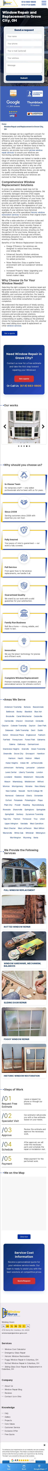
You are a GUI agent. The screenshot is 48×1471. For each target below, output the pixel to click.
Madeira (17, 777)
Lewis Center (11, 772)
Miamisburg (17, 781)
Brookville (10, 716)
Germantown (33, 744)
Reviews (8, 1393)
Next (42, 426)
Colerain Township (19, 725)
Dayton (32, 725)
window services (14, 326)
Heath (20, 758)
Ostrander (38, 795)
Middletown (30, 781)
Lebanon (41, 767)
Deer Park (42, 725)
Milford (40, 781)
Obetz (29, 795)
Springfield (9, 814)
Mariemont (28, 777)
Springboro (29, 809)
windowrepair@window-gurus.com (14, 1333)
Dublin (40, 730)
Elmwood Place (17, 735)
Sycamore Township (34, 814)
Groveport (30, 753)
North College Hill (34, 791)
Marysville (39, 777)
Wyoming (27, 837)
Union (42, 819)
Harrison (11, 758)
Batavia (27, 707)
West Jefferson (24, 828)
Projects (8, 1420)
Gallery (7, 1417)
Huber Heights (12, 763)
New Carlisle (11, 791)
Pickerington (30, 800)
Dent (33, 730)
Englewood (31, 735)
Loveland (8, 777)
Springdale (40, 809)
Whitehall (29, 833)
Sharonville (17, 809)
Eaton (5, 735)
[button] (44, 1445)
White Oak (18, 833)
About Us (9, 1386)
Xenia (35, 837)
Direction (24, 1237)
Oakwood (20, 795)
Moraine (28, 786)
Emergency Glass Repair (15, 1353)
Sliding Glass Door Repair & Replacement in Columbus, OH (22, 1368)
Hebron (28, 758)
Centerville (9, 721)
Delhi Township (22, 730)
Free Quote (9, 1434)
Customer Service (12, 1427)
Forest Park (30, 739)
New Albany (40, 786)
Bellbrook (10, 711)
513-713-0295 (29, 5)
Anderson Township (13, 707)
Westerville (7, 833)
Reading (26, 805)
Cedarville (38, 716)
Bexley (19, 711)
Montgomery (17, 786)
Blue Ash (38, 711)
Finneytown (17, 739)
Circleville (39, 721)
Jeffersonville (37, 763)
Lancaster (30, 767)
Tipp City (7, 819)
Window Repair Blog (13, 1389)
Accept (24, 1463)
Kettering (20, 767)
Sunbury (19, 814)
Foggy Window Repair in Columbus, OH (21, 1360)
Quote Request (24, 1281)
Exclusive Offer (11, 1431)
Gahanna (41, 739)
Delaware (9, 730)
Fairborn (41, 735)
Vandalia (24, 823)
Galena (12, 744)
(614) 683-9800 (30, 385)
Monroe (6, 786)
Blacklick (28, 711)
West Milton (39, 828)
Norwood (9, 795)
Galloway (21, 744)
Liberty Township (26, 772)
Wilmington (40, 833)
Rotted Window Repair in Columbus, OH (22, 1363)
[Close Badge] (35, 1458)
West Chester (10, 828)
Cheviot (19, 721)
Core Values (10, 1424)
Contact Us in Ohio (13, 1396)
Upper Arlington (11, 823)
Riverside (7, 809)
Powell (17, 805)
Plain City (8, 805)
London (39, 772)
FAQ (6, 1413)
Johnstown (8, 767)
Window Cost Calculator (15, 1349)
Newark (22, 791)
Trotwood (26, 819)
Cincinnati (29, 721)
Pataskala (18, 800)
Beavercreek (38, 707)
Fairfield (6, 739)
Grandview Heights (11, 749)
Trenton (16, 819)
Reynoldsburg (38, 805)
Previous (5, 426)
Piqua (40, 800)
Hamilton (41, 753)
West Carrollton (36, 823)
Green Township (38, 749)
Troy (36, 819)
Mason (7, 781)
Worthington (15, 837)
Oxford (8, 800)
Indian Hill (24, 763)
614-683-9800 (29, 2)
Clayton (5, 725)
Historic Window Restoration (17, 1356)
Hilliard (37, 758)
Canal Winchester (24, 716)
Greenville (7, 753)
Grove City (18, 753)
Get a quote (9, 333)
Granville (25, 749)
